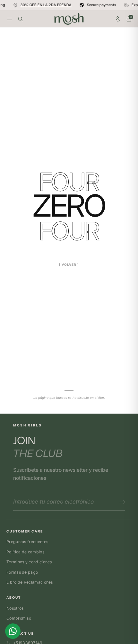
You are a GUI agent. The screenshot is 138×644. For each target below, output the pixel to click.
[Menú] (9, 18)
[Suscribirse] (121, 502)
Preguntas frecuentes (27, 541)
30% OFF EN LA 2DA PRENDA (45, 5)
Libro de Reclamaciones (29, 582)
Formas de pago (22, 572)
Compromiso (18, 618)
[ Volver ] (69, 264)
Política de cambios (25, 552)
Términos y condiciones (29, 561)
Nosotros (14, 608)
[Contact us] (13, 631)
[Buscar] (20, 19)
